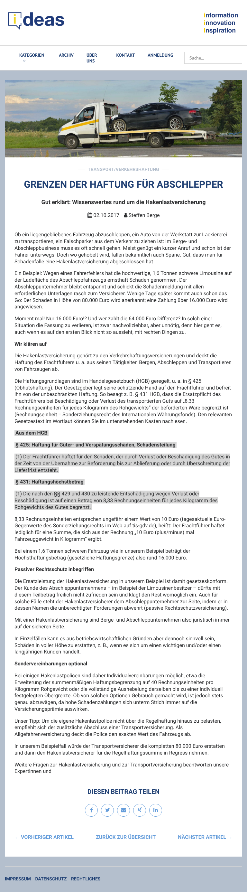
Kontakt (125, 55)
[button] (91, 810)
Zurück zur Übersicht (126, 837)
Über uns (92, 58)
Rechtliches (86, 879)
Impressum (18, 879)
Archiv (66, 55)
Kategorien (31, 55)
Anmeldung (160, 55)
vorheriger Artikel (44, 837)
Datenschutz (51, 879)
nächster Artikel (205, 837)
